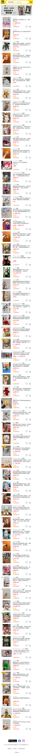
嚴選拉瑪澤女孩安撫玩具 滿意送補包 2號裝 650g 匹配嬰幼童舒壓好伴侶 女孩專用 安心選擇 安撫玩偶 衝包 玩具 (21, 329)
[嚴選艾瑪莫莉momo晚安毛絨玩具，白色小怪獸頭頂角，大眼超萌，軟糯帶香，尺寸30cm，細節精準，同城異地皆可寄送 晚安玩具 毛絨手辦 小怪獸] (6, 308)
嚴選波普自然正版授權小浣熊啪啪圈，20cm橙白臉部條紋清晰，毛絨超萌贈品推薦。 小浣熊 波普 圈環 (21, 639)
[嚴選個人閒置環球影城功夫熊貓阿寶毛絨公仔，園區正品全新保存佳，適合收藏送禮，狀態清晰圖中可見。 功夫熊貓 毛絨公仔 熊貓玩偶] (6, 581)
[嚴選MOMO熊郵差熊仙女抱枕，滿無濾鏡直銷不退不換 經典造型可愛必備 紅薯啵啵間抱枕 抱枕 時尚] (6, 570)
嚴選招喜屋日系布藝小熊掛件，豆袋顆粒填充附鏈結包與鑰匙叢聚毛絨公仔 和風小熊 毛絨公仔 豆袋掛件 (22, 496)
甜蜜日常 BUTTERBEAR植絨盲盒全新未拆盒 (22, 401)
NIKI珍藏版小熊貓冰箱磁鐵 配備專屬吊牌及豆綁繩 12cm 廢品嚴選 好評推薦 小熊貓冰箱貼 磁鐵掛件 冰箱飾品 (22, 365)
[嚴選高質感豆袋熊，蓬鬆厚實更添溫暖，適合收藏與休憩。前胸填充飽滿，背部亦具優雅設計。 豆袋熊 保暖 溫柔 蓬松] (6, 391)
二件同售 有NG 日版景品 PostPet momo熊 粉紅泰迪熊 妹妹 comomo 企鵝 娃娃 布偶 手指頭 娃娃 (21, 651)
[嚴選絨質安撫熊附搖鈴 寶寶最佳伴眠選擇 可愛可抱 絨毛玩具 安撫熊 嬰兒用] (6, 284)
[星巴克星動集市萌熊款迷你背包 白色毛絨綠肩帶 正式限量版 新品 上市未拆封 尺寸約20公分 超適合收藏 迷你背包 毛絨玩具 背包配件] (6, 296)
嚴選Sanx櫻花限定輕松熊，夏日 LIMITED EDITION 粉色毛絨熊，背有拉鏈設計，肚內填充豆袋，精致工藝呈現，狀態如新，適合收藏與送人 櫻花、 (22, 674)
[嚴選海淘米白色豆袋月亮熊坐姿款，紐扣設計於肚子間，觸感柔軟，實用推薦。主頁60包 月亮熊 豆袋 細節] (6, 153)
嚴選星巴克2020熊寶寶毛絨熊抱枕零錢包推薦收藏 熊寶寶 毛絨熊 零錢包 (22, 317)
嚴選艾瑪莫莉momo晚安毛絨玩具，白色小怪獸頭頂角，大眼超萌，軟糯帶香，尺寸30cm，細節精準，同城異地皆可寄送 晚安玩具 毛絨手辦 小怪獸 (22, 305)
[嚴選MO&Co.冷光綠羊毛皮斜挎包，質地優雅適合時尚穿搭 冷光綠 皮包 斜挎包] (6, 665)
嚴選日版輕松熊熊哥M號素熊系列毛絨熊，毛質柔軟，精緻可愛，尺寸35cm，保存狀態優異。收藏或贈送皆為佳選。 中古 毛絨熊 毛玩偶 (22, 341)
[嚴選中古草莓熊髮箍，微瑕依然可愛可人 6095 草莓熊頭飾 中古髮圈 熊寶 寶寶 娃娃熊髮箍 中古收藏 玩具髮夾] (6, 629)
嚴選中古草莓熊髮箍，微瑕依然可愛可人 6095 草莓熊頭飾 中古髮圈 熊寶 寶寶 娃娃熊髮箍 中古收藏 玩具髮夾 (22, 627)
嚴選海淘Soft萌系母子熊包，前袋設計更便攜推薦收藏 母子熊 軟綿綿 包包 (22, 91)
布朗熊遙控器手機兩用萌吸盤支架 (21, 698)
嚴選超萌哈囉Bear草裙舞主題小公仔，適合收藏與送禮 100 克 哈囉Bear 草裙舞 (21, 555)
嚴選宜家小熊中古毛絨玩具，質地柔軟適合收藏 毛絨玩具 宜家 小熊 (22, 425)
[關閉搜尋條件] (15, 2)
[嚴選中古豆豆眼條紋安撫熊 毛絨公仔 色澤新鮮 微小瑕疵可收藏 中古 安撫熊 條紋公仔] (6, 510)
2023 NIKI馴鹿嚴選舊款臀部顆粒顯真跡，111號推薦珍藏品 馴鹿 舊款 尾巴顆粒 (21, 175)
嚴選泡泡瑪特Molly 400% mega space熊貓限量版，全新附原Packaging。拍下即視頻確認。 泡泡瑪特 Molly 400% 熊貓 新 (22, 270)
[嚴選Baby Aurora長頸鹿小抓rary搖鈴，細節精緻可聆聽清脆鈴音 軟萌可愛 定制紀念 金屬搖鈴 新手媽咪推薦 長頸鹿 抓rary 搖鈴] (6, 105)
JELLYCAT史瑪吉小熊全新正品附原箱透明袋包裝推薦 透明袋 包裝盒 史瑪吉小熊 (22, 603)
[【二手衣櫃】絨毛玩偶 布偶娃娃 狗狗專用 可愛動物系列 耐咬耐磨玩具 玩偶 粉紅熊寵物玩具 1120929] (6, 201)
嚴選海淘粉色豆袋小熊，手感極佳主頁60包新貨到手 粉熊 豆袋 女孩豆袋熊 (22, 56)
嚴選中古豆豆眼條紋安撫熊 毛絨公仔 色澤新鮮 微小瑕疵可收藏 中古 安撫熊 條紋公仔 (21, 508)
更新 (27, 744)
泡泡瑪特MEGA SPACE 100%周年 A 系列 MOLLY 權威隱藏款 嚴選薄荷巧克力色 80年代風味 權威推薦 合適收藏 (22, 353)
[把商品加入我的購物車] (30, 27)
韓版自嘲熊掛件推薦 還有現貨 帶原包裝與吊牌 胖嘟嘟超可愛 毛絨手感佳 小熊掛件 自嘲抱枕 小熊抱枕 (21, 436)
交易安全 (17, 752)
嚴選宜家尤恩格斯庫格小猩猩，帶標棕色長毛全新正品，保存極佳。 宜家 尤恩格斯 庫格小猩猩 (22, 544)
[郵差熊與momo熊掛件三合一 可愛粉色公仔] (6, 22)
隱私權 (15, 748)
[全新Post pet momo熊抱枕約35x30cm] (6, 165)
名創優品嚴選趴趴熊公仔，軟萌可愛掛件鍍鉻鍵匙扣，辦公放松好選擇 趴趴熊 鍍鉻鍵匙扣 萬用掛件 (22, 615)
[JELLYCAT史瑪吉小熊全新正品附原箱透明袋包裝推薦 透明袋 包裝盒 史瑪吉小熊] (6, 605)
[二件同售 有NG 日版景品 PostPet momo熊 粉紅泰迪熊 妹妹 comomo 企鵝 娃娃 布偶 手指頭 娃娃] (6, 653)
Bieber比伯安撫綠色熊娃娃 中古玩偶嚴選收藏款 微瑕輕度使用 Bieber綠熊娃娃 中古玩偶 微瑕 (21, 710)
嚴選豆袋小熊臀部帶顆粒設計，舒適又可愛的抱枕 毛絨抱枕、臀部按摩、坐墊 (22, 413)
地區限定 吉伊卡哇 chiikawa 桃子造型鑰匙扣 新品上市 (21, 67)
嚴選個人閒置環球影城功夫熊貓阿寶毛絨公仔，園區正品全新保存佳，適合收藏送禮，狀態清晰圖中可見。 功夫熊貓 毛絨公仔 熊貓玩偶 (22, 579)
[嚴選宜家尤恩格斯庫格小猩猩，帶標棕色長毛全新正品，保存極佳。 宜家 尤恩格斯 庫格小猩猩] (6, 546)
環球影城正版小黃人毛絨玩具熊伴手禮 (22, 32)
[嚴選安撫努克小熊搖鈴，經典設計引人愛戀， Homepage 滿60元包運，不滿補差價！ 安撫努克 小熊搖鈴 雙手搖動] (6, 522)
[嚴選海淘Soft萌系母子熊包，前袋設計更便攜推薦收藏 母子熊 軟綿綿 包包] (6, 93)
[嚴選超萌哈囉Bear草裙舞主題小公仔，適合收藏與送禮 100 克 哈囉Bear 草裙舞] (6, 558)
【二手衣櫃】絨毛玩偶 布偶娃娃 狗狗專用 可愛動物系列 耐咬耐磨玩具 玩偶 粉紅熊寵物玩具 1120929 (21, 198)
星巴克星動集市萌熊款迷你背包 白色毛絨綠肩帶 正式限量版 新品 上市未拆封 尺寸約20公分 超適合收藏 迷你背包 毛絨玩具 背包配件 (22, 294)
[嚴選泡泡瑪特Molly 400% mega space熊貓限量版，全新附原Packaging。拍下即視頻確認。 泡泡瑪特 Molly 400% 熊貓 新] (6, 272)
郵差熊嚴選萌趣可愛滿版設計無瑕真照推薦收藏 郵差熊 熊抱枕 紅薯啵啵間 (22, 472)
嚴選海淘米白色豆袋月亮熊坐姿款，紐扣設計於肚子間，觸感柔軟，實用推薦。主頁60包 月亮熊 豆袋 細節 (22, 151)
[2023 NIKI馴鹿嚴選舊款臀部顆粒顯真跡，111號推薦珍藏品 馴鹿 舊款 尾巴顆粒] (6, 177)
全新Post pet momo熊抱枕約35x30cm (20, 163)
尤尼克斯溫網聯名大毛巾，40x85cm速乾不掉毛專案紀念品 (21, 222)
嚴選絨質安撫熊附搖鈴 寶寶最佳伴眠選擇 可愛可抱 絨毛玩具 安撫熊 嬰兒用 (21, 282)
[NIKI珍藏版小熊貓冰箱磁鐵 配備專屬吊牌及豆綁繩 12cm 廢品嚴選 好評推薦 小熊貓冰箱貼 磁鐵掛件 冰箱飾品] (6, 367)
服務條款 (10, 748)
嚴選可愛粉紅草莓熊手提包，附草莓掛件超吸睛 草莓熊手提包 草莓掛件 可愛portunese (22, 139)
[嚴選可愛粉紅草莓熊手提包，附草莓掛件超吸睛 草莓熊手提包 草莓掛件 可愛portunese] (6, 141)
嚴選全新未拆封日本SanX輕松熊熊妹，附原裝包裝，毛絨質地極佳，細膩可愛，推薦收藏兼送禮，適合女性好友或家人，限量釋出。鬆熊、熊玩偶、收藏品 (22, 448)
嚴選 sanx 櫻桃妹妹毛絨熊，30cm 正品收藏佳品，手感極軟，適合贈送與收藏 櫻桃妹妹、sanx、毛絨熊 (22, 686)
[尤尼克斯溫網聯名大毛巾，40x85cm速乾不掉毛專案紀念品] (6, 224)
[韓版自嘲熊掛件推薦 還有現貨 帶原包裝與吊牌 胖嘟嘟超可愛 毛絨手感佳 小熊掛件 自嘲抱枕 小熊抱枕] (6, 439)
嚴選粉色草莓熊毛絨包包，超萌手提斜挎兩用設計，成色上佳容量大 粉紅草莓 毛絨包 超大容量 (22, 186)
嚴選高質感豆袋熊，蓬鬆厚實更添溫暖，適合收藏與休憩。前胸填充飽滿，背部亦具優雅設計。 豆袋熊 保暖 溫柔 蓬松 (22, 389)
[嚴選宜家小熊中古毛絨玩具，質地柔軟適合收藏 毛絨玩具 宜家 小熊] (6, 427)
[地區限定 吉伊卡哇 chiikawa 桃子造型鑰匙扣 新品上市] (6, 70)
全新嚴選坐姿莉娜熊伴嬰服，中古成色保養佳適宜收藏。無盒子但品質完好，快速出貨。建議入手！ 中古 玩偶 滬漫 (22, 460)
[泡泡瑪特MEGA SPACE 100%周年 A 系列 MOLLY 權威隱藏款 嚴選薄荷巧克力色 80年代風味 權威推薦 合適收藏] (6, 355)
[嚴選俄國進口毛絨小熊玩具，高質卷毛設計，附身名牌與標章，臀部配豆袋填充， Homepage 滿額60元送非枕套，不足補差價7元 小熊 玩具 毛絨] (6, 236)
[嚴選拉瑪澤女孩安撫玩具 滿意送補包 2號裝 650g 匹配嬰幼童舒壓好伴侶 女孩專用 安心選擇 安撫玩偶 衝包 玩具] (6, 332)
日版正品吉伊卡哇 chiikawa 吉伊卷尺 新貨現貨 (21, 722)
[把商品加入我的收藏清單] (27, 27)
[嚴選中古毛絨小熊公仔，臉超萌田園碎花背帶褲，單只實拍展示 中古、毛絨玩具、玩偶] (6, 593)
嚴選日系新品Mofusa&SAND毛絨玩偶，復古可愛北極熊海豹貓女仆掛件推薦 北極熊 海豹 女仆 (22, 210)
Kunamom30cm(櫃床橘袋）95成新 (21, 257)
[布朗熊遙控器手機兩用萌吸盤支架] (6, 700)
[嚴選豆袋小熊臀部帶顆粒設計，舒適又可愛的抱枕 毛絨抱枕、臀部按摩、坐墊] (6, 415)
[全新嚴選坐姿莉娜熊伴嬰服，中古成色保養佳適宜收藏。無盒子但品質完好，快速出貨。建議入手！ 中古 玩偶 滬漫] (6, 462)
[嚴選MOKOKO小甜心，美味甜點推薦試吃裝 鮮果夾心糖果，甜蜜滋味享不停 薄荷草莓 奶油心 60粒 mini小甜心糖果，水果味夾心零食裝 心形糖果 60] (6, 534)
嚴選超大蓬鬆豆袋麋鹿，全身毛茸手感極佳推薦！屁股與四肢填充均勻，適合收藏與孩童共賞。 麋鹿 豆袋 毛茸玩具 (22, 44)
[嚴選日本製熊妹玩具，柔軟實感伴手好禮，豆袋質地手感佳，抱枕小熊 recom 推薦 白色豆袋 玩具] (6, 129)
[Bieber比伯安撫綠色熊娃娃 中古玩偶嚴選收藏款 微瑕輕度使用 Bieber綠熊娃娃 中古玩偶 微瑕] (6, 712)
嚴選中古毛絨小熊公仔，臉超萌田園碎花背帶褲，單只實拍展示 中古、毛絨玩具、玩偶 (22, 591)
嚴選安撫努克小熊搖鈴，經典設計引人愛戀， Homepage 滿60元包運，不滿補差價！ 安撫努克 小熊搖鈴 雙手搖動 (22, 520)
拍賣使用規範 (22, 748)
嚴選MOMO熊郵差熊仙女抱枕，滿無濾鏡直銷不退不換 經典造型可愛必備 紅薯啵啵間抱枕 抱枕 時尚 (21, 567)
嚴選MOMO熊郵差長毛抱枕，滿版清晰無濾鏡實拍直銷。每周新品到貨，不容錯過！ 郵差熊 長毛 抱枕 (21, 484)
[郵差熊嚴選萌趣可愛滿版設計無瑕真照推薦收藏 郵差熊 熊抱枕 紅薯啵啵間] (6, 474)
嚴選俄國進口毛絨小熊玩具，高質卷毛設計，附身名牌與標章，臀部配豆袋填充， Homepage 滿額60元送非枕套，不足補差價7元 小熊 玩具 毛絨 (22, 234)
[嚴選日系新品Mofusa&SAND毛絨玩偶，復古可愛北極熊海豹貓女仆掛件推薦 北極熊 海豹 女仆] (6, 212)
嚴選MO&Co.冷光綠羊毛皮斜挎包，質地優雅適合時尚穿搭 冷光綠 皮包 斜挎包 (22, 663)
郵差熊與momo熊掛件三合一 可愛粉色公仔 (21, 20)
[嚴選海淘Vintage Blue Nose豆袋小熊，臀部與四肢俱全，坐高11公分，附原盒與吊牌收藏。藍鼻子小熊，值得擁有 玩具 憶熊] (6, 117)
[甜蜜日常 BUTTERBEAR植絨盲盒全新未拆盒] (6, 403)
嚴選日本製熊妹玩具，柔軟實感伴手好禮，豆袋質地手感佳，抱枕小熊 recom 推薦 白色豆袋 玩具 (22, 127)
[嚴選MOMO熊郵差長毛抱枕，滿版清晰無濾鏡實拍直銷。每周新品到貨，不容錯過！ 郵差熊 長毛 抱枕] (6, 486)
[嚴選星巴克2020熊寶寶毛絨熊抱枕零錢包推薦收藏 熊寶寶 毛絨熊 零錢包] (6, 320)
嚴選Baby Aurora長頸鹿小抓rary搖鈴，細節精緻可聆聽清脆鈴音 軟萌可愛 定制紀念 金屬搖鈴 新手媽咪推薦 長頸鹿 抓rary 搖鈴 (22, 103)
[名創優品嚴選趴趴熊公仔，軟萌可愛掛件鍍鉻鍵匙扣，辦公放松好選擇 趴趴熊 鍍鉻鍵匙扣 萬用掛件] (6, 617)
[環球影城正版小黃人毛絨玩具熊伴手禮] (6, 34)
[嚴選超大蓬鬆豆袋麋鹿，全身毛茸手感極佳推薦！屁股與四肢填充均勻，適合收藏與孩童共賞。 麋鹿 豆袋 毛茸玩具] (6, 46)
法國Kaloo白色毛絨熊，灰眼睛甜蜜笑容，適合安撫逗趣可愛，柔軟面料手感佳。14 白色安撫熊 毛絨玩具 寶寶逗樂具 (22, 79)
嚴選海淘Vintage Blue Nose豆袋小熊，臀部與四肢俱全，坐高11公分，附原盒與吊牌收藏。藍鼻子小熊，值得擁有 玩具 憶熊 (21, 115)
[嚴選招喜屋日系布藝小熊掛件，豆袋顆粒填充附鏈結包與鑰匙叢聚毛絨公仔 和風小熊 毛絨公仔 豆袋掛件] (6, 498)
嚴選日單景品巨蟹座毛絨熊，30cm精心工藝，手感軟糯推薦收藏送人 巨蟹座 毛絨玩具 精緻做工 (21, 246)
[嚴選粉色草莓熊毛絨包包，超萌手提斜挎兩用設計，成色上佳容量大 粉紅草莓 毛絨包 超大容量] (6, 189)
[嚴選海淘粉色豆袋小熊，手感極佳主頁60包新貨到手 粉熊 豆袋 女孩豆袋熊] (6, 58)
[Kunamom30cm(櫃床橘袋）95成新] (6, 260)
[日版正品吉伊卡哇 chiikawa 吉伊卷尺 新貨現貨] (6, 724)
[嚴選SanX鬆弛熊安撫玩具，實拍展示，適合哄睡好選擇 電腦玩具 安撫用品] (6, 379)
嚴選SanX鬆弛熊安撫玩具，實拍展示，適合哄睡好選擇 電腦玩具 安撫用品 (21, 377)
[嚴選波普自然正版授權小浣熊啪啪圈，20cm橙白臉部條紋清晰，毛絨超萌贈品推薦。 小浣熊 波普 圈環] (6, 641)
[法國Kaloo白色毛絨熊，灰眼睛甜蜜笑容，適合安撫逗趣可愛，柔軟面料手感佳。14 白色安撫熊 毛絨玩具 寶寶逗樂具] (6, 82)
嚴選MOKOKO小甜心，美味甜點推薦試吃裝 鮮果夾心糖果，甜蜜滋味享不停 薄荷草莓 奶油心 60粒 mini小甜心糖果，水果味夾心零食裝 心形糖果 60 (21, 532)
